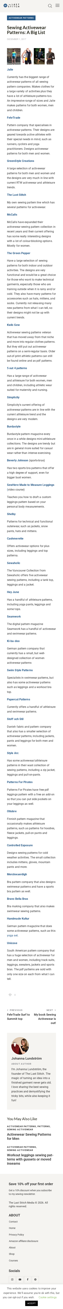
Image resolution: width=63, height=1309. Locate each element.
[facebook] (27, 1279)
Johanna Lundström (26, 1058)
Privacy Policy (16, 1234)
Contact (13, 1221)
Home (12, 1228)
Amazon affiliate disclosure (23, 1241)
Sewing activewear (20, 1129)
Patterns (43, 1126)
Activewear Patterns (21, 18)
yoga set (12, 935)
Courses (13, 1260)
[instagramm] (12, 1279)
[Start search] (50, 6)
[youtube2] (19, 1279)
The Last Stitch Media (21, 1202)
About (12, 1247)
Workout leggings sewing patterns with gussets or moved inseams (30, 1159)
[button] (57, 5)
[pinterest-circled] (35, 1279)
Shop (12, 1254)
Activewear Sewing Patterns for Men (29, 1136)
